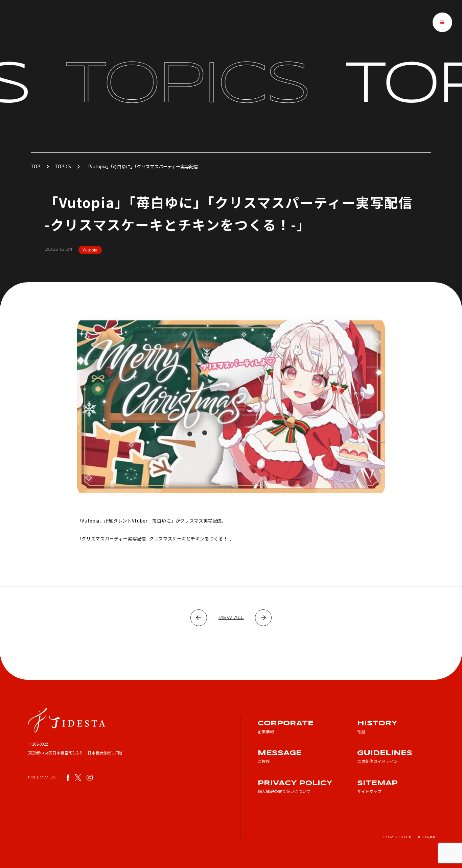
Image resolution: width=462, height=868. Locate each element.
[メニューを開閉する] (442, 22)
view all (231, 618)
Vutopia (90, 249)
